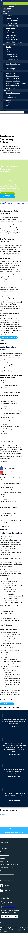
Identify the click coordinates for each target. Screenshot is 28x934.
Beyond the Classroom (11, 45)
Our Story (9, 16)
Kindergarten (10, 28)
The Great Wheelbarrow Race (16, 83)
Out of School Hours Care (14, 42)
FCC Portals (7, 9)
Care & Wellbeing (12, 40)
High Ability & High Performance (11, 36)
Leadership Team (12, 21)
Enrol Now (7, 193)
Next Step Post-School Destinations (10, 864)
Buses (8, 103)
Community (7, 71)
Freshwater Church (12, 23)
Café (8, 105)
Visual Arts (9, 52)
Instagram (7, 890)
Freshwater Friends (12, 76)
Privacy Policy (16, 930)
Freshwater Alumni (12, 78)
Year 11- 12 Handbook (7, 704)
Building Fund (10, 88)
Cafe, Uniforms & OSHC (7, 868)
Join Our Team (11, 98)
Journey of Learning (10, 26)
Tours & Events (7, 197)
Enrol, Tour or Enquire (13, 64)
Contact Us (7, 91)
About (5, 13)
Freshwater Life (11, 73)
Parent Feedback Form (7, 874)
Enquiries (7, 195)
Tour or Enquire (8, 6)
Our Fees (9, 66)
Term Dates (3, 849)
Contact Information (13, 93)
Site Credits (3, 932)
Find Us (8, 95)
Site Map (23, 930)
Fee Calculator (4, 855)
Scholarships (10, 69)
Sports (8, 47)
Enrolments (7, 62)
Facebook (7, 886)
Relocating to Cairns (13, 81)
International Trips (12, 59)
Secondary (10, 33)
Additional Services (12, 86)
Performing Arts (11, 54)
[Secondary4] (14, 203)
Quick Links (7, 100)
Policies (2, 871)
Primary (8, 30)
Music (8, 49)
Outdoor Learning (12, 57)
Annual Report (4, 861)
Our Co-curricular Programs (9, 337)
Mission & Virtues (12, 18)
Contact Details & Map (9, 916)
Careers (6, 11)
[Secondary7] (14, 202)
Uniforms (9, 107)
